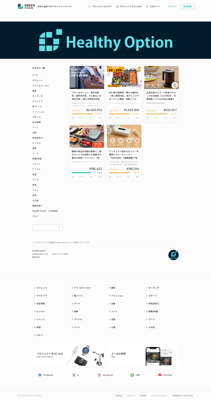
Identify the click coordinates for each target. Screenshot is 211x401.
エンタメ (36, 143)
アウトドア (37, 101)
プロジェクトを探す (60, 254)
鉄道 (34, 185)
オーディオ (37, 96)
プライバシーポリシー (159, 396)
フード (35, 153)
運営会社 (36, 257)
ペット (35, 190)
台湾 (34, 195)
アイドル (36, 169)
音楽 (34, 148)
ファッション (38, 112)
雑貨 (34, 91)
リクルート (131, 396)
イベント (36, 164)
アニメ (35, 180)
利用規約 (143, 396)
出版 (34, 133)
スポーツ (36, 117)
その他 (35, 200)
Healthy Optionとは (40, 254)
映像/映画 (37, 159)
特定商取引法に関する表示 (182, 396)
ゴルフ (35, 216)
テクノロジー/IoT (40, 86)
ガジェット (37, 80)
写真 (34, 174)
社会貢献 (36, 122)
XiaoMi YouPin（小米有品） (45, 211)
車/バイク (37, 106)
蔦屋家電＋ (37, 206)
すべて (35, 75)
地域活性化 (37, 138)
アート (35, 127)
